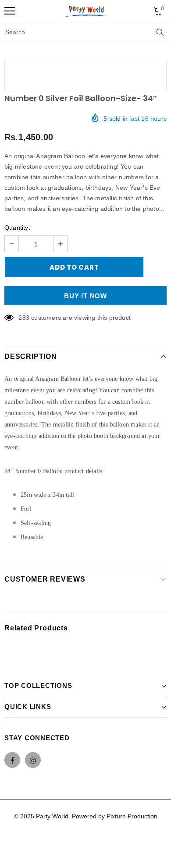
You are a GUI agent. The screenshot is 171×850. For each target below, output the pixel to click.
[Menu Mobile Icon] (9, 11)
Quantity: (17, 227)
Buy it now (85, 296)
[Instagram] (33, 760)
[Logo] (86, 11)
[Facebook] (12, 760)
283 (23, 317)
